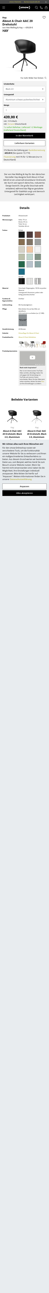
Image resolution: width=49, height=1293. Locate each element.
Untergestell (9, 94)
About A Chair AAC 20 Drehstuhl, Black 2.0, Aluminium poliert (37, 435)
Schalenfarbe (9, 84)
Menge (6, 105)
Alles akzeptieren (24, 493)
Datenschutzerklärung (21, 479)
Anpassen (24, 486)
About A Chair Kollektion (27, 337)
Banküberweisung (37, 150)
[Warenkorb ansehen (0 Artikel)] (46, 7)
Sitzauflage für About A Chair (29, 333)
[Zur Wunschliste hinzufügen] (44, 17)
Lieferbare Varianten (24, 143)
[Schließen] (46, 2)
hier (42, 381)
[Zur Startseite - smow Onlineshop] (24, 7)
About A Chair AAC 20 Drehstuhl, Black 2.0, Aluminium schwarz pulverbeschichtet (12, 437)
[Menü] (3, 7)
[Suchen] (36, 7)
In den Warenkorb (24, 135)
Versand (11, 124)
